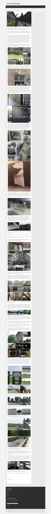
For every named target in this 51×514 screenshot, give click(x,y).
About (14, 6)
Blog (20, 6)
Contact (17, 6)
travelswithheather (14, 3)
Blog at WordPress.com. (9, 511)
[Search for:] (38, 10)
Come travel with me (9, 6)
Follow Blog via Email (11, 498)
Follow (8, 505)
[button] (15, 53)
